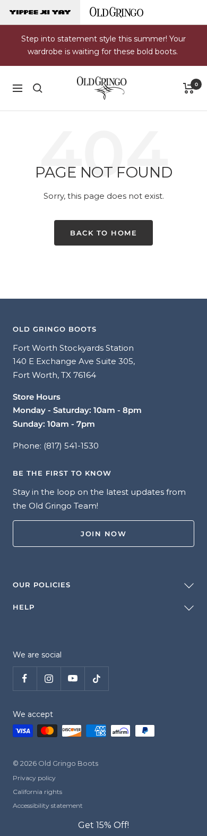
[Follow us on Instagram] (49, 678)
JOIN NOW (103, 533)
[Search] (37, 88)
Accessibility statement (48, 805)
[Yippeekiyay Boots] (40, 12)
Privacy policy (34, 778)
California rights (37, 792)
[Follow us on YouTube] (72, 678)
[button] (103, 825)
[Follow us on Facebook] (25, 678)
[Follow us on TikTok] (96, 678)
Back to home (103, 233)
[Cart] (188, 88)
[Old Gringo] (116, 12)
